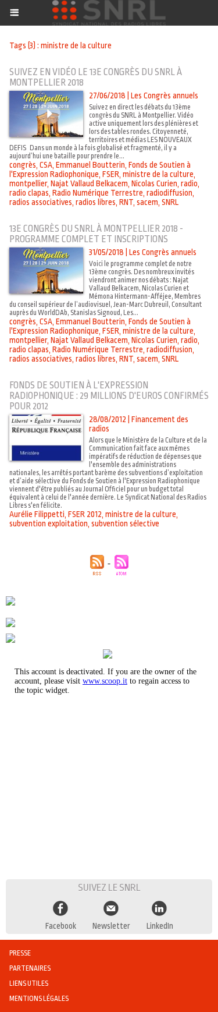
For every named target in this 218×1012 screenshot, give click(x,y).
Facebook (60, 925)
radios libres (96, 202)
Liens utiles (28, 983)
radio (189, 183)
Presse (20, 953)
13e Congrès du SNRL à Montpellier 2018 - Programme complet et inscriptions (96, 234)
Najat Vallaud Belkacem (89, 183)
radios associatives (40, 202)
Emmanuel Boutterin (90, 164)
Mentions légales (39, 999)
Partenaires (30, 968)
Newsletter (111, 925)
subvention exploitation (48, 523)
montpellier (28, 183)
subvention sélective (125, 523)
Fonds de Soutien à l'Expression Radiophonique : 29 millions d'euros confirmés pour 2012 (109, 396)
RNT (126, 202)
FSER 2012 (85, 514)
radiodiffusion (169, 192)
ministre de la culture (158, 174)
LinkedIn (159, 925)
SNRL (170, 202)
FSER (110, 174)
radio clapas (29, 192)
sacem (147, 202)
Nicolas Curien (154, 183)
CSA (46, 164)
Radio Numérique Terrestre (97, 192)
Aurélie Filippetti (37, 514)
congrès (22, 164)
